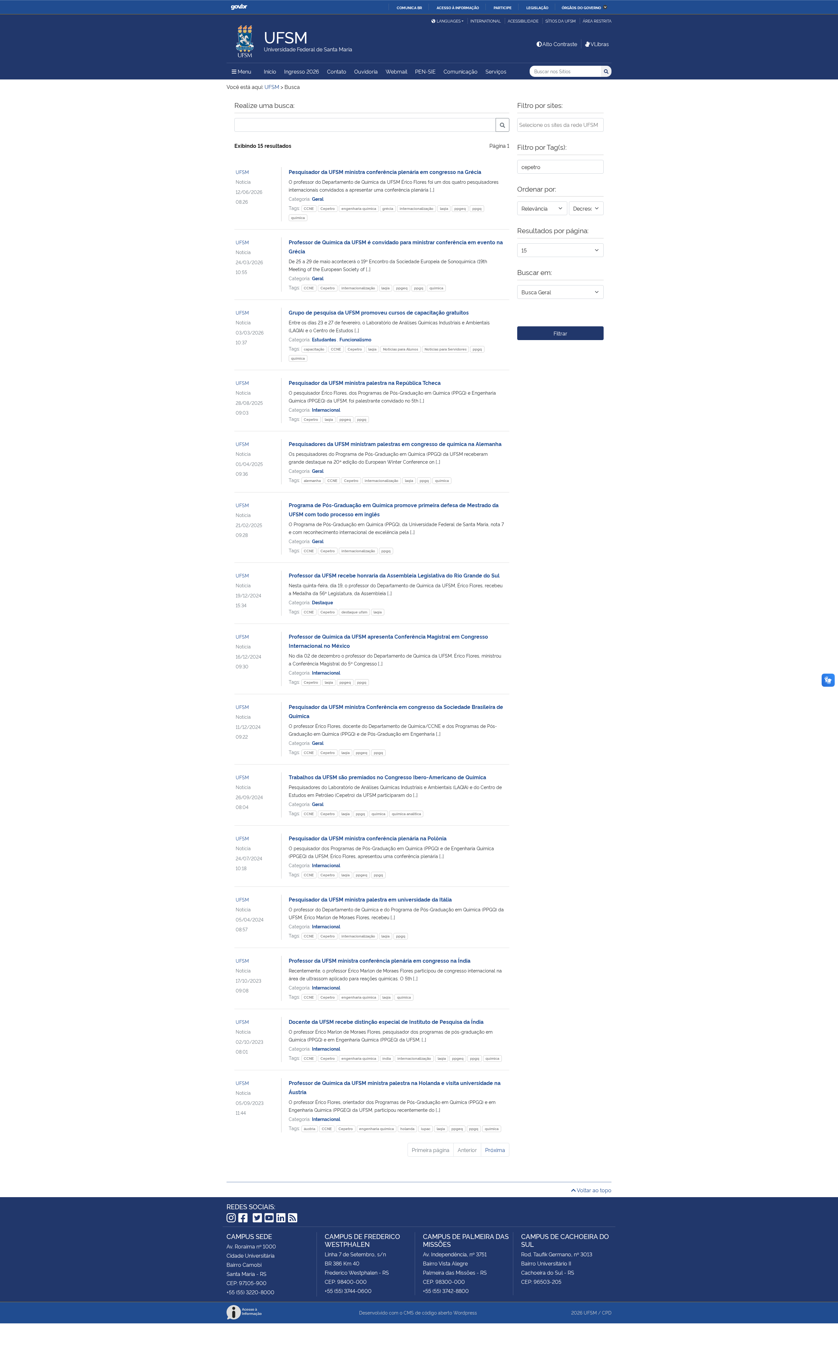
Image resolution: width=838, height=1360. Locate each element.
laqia (444, 208)
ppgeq (460, 208)
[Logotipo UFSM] (245, 39)
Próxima (495, 1149)
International (485, 21)
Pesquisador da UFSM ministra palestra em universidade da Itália (370, 899)
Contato (336, 71)
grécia (387, 208)
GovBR (239, 7)
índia (386, 1058)
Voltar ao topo (593, 1190)
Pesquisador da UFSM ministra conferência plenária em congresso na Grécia (385, 171)
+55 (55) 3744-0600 (348, 1290)
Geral (317, 199)
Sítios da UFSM (560, 21)
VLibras (600, 43)
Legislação (537, 7)
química (298, 217)
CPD (606, 1312)
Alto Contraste (559, 43)
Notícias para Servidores (445, 349)
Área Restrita (597, 21)
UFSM (242, 172)
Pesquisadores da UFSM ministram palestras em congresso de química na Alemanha (395, 443)
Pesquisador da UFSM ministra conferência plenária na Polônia (367, 838)
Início (270, 71)
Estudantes (324, 339)
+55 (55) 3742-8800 (446, 1290)
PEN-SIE (425, 71)
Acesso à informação (458, 7)
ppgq (477, 208)
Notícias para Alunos (400, 349)
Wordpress (465, 1312)
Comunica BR (409, 7)
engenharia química (358, 208)
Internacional (326, 409)
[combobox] (560, 125)
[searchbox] (560, 124)
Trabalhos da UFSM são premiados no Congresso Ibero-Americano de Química (387, 777)
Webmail (396, 71)
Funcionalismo (355, 339)
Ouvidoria (366, 71)
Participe (503, 7)
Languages (449, 21)
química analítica (406, 813)
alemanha (312, 480)
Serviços (495, 71)
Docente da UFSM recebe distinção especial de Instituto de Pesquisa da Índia (386, 1021)
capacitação (314, 349)
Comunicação (461, 71)
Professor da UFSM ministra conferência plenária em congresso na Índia (379, 960)
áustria (309, 1128)
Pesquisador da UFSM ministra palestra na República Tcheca (365, 382)
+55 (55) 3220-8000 (250, 1292)
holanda (407, 1128)
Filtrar (560, 333)
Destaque (322, 602)
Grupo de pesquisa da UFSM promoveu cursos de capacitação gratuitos (379, 312)
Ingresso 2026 (301, 71)
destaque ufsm (354, 612)
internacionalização (416, 208)
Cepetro (327, 208)
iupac (425, 1128)
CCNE (309, 208)
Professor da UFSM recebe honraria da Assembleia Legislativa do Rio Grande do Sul (394, 575)
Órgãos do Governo (581, 7)
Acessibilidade (523, 21)
